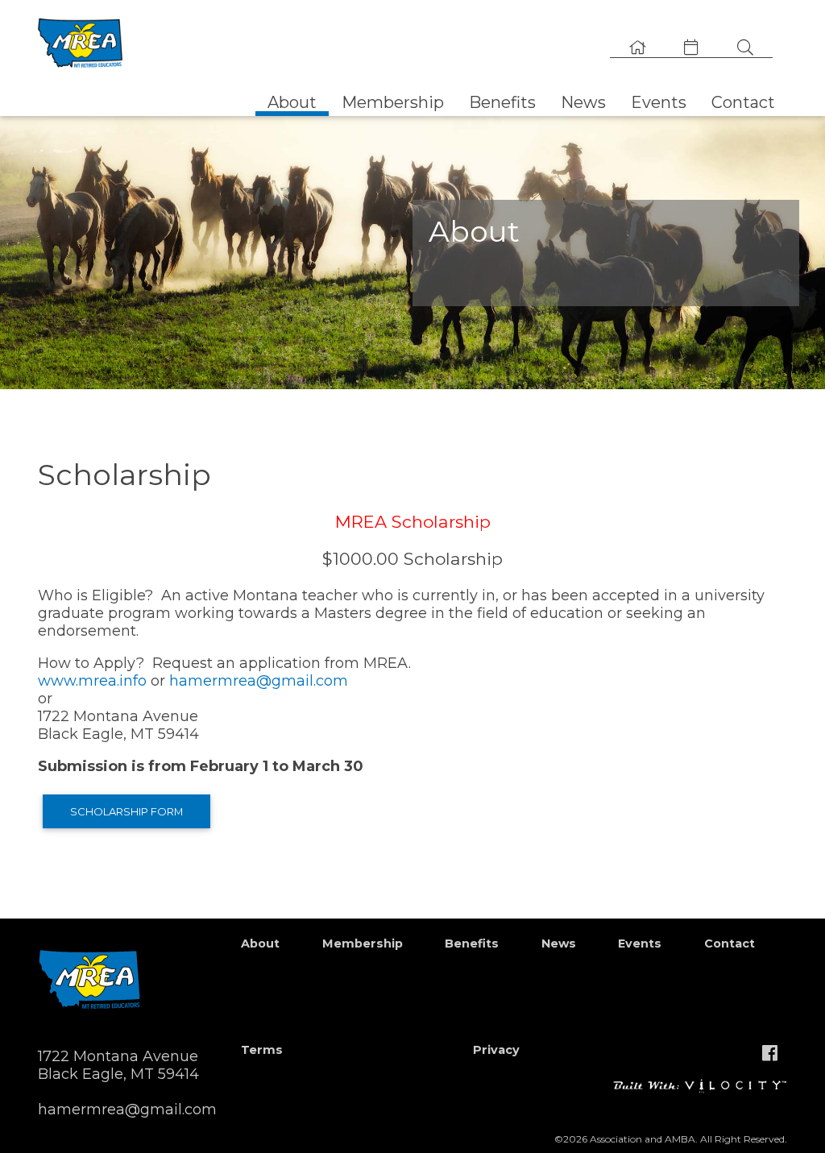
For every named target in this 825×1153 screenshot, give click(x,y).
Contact (743, 102)
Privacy (496, 1050)
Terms (262, 1050)
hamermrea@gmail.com (258, 681)
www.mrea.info (92, 681)
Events (658, 102)
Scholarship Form (126, 811)
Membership (393, 102)
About (292, 102)
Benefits (502, 102)
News (583, 102)
